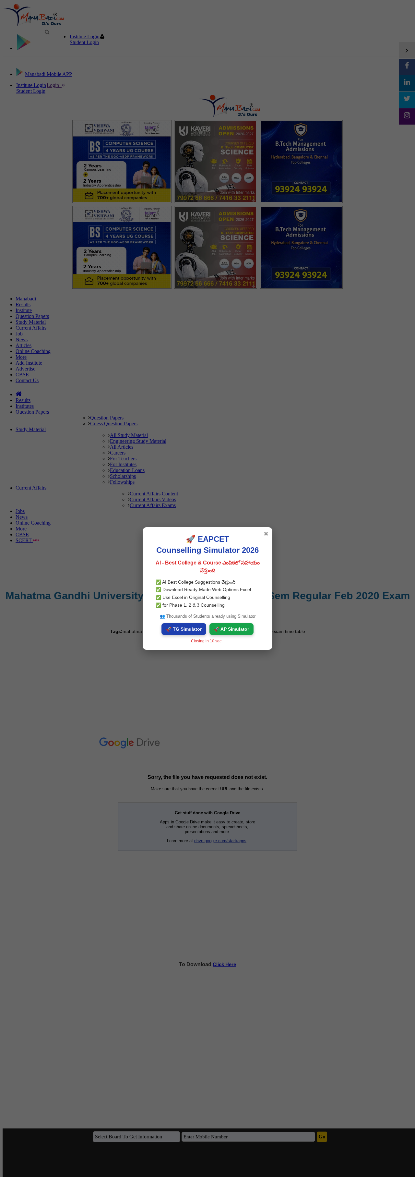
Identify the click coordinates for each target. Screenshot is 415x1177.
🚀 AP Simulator (231, 629)
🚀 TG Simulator (184, 629)
